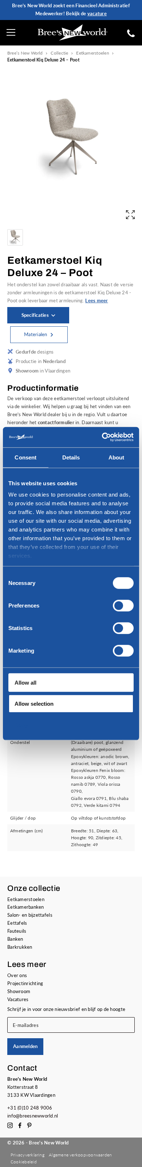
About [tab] (117, 457)
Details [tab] (71, 457)
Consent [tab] (25, 457)
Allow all (25, 682)
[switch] (123, 605)
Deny (21, 725)
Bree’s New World (25, 53)
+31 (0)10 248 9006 (29, 1108)
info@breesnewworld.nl (32, 1116)
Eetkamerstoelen (92, 53)
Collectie (59, 53)
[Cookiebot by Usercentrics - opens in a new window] (102, 437)
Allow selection (34, 704)
